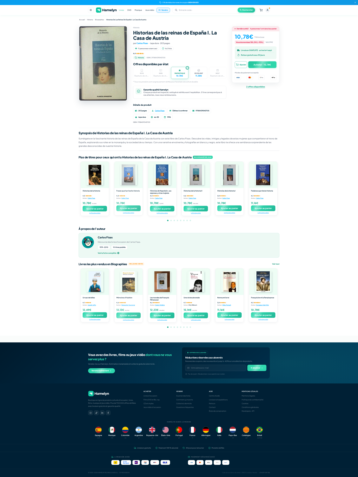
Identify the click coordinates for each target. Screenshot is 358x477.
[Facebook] (108, 412)
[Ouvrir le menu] (91, 10)
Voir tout (275, 264)
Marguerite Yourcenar (128, 305)
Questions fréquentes (185, 407)
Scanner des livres (183, 396)
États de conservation (217, 411)
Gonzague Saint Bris (262, 305)
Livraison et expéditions (218, 400)
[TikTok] (96, 412)
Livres (121, 10)
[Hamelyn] (106, 10)
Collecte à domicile (184, 403)
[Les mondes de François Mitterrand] (162, 281)
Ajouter (243, 64)
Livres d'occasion (150, 396)
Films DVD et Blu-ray (151, 400)
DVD (129, 10)
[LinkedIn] (102, 412)
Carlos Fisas (142, 43)
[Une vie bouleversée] (196, 281)
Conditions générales (250, 407)
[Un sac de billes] (95, 281)
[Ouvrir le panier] (261, 10)
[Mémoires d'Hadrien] (128, 281)
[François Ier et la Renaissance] (263, 281)
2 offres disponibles (255, 86)
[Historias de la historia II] (196, 175)
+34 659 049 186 (264, 472)
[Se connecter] (267, 10)
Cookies (245, 403)
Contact (212, 407)
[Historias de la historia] (95, 175)
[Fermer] (355, 2)
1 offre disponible (196, 213)
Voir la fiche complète (107, 253)
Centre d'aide (214, 396)
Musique (138, 10)
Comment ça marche (184, 400)
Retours (212, 403)
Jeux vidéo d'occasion (152, 407)
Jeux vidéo (149, 10)
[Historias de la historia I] (229, 175)
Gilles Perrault (226, 305)
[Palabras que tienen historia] (263, 175)
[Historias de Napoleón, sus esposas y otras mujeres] (162, 175)
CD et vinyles (148, 403)
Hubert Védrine (160, 305)
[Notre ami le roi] (229, 281)
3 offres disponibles (162, 213)
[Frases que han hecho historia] (128, 175)
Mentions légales (248, 396)
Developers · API (248, 411)
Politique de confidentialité (252, 400)
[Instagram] (90, 412)
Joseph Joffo (92, 305)
